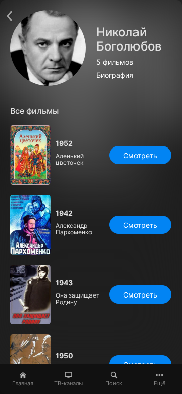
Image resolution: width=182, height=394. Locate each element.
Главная (22, 383)
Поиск (113, 383)
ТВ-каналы (68, 383)
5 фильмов (114, 62)
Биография (114, 75)
